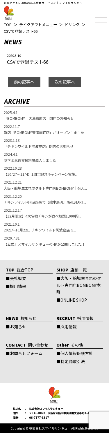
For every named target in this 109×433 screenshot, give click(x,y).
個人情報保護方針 (76, 353)
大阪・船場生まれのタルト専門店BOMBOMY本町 (78, 285)
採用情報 (18, 286)
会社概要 (18, 278)
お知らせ (21, 318)
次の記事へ (65, 82)
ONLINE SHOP (73, 300)
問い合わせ (27, 345)
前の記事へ (24, 82)
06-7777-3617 (39, 418)
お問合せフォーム (26, 353)
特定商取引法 (72, 361)
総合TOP (19, 270)
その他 (69, 345)
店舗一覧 (71, 270)
